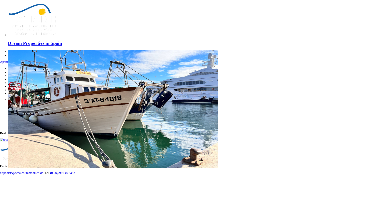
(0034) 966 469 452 (62, 173)
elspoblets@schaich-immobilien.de (21, 173)
